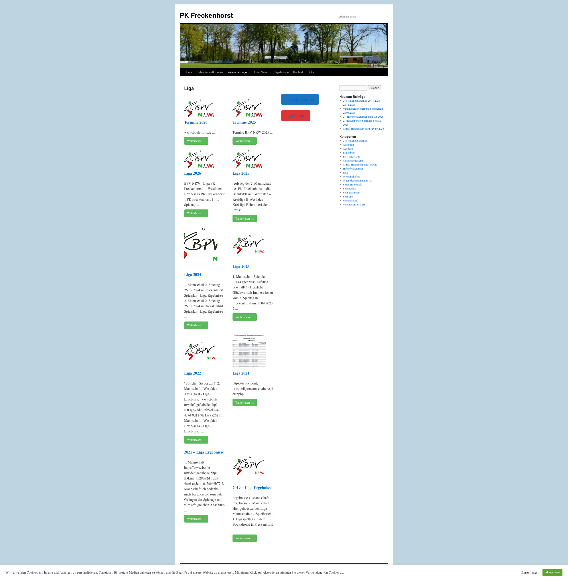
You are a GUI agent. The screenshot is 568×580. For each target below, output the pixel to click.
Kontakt (298, 72)
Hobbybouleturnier (353, 168)
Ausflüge (348, 148)
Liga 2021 (241, 373)
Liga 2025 (241, 173)
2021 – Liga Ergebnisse (204, 452)
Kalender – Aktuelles (210, 72)
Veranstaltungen (238, 72)
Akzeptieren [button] (552, 572)
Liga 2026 (192, 173)
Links (311, 72)
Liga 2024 (192, 274)
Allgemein (348, 144)
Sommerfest (349, 188)
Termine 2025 (244, 122)
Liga (345, 172)
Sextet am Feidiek (352, 184)
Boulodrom (349, 152)
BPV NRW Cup (351, 156)
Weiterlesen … (196, 141)
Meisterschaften (351, 176)
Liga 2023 (241, 266)
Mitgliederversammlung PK (357, 180)
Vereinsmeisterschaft (354, 204)
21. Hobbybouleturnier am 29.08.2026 (363, 116)
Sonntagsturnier (351, 192)
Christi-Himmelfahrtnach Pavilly (360, 164)
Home (188, 72)
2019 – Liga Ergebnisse (252, 487)
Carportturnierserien (353, 160)
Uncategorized (350, 200)
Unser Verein (261, 72)
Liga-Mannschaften (300, 99)
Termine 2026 (195, 122)
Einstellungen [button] (530, 572)
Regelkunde (281, 72)
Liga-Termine (295, 115)
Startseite (348, 196)
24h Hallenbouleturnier (355, 140)
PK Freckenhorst (206, 15)
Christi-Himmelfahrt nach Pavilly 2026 (363, 128)
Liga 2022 (192, 373)
